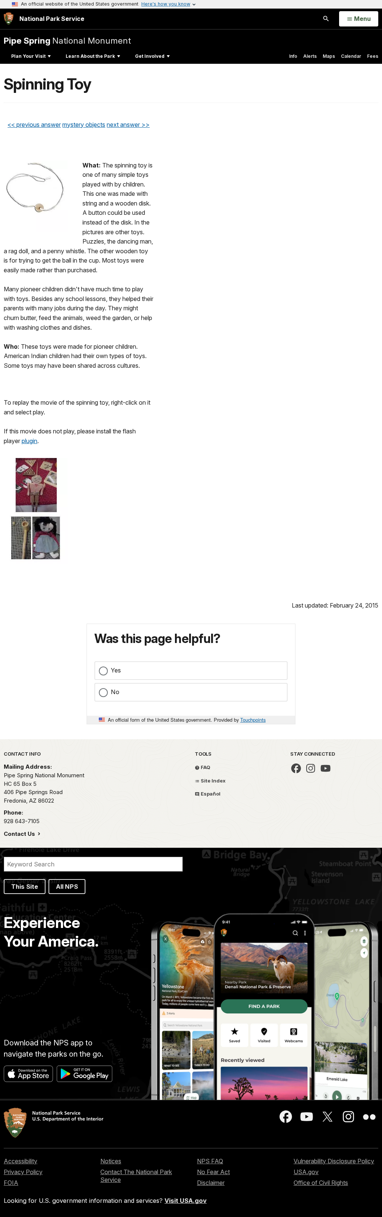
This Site (24, 886)
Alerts (310, 56)
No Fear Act (213, 1172)
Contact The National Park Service (136, 1175)
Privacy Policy (23, 1172)
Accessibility (20, 1161)
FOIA (11, 1182)
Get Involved (150, 56)
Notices (110, 1161)
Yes (116, 670)
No (115, 692)
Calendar (351, 56)
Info (293, 56)
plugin (29, 441)
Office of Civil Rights (321, 1182)
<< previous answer (34, 124)
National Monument (67, 40)
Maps (329, 56)
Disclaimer (211, 1182)
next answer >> (128, 124)
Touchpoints (253, 719)
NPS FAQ (210, 1161)
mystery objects (83, 124)
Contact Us (20, 833)
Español (210, 794)
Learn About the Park (90, 56)
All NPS (67, 886)
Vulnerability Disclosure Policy (334, 1161)
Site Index (213, 781)
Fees (372, 56)
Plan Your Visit (28, 56)
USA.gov (306, 1172)
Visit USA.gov (186, 1200)
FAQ (205, 767)
